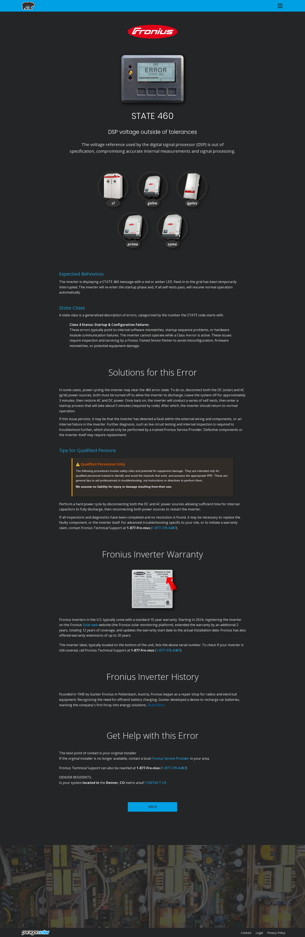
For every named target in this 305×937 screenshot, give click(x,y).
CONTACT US (155, 782)
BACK (152, 806)
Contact (246, 933)
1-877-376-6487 (164, 528)
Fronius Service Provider (170, 758)
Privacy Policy (276, 933)
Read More (156, 705)
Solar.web (91, 625)
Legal (259, 933)
